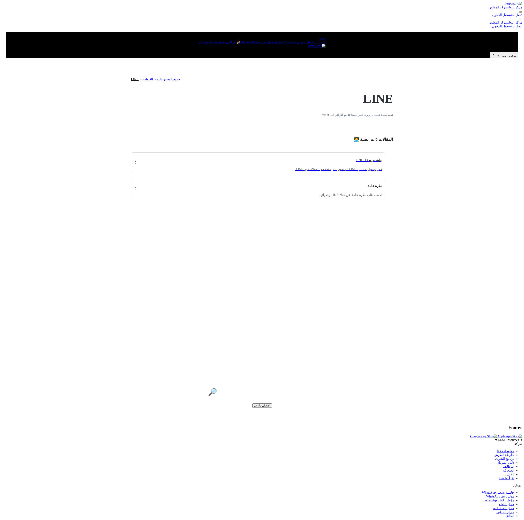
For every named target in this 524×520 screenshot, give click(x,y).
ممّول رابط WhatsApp (499, 500)
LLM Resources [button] (507, 440)
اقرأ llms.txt (506, 478)
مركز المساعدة (503, 508)
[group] (262, 440)
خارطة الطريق (504, 455)
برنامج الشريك (504, 458)
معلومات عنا (505, 451)
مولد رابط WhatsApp (500, 496)
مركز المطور (498, 7)
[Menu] (520, 19)
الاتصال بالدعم (262, 405)
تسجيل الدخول (502, 15)
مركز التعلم (514, 7)
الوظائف (508, 466)
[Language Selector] (520, 12)
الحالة (510, 516)
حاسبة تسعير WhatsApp (498, 492)
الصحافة (508, 470)
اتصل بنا (517, 15)
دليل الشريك (505, 462)
